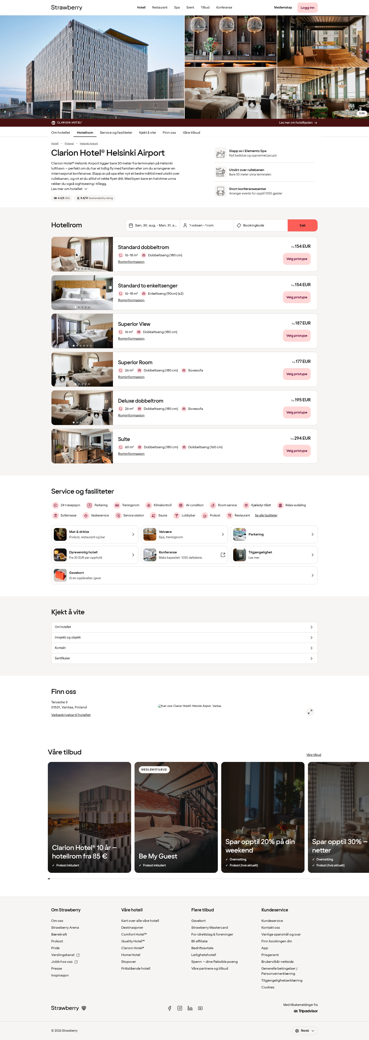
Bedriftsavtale (202, 948)
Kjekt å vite (147, 132)
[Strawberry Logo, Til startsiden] (66, 7)
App (264, 948)
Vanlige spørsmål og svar (281, 934)
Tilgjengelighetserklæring (281, 980)
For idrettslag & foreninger (212, 934)
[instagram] (179, 1008)
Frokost (57, 941)
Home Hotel (130, 955)
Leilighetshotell (203, 955)
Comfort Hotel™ (134, 934)
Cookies (267, 987)
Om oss (57, 920)
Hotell (55, 143)
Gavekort (198, 920)
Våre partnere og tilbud (209, 968)
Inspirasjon (60, 975)
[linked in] (190, 1008)
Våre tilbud (191, 132)
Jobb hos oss (62, 961)
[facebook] (169, 1008)
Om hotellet (60, 132)
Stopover (128, 961)
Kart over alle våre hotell (140, 920)
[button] (82, 254)
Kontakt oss (270, 927)
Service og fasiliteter (116, 132)
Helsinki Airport (89, 143)
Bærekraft (59, 934)
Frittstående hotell (135, 968)
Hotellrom (85, 132)
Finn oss (169, 132)
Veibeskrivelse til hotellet (71, 715)
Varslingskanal (63, 955)
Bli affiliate (199, 941)
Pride (55, 948)
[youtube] (200, 1008)
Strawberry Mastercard (209, 927)
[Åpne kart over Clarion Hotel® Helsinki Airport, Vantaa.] (310, 712)
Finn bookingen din (276, 941)
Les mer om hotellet (66, 189)
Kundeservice (272, 920)
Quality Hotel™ (133, 941)
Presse (56, 968)
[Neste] (107, 254)
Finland (69, 143)
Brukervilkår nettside (277, 961)
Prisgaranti (270, 955)
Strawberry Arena (65, 927)
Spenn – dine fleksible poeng (214, 961)
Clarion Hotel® (132, 948)
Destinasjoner (132, 927)
